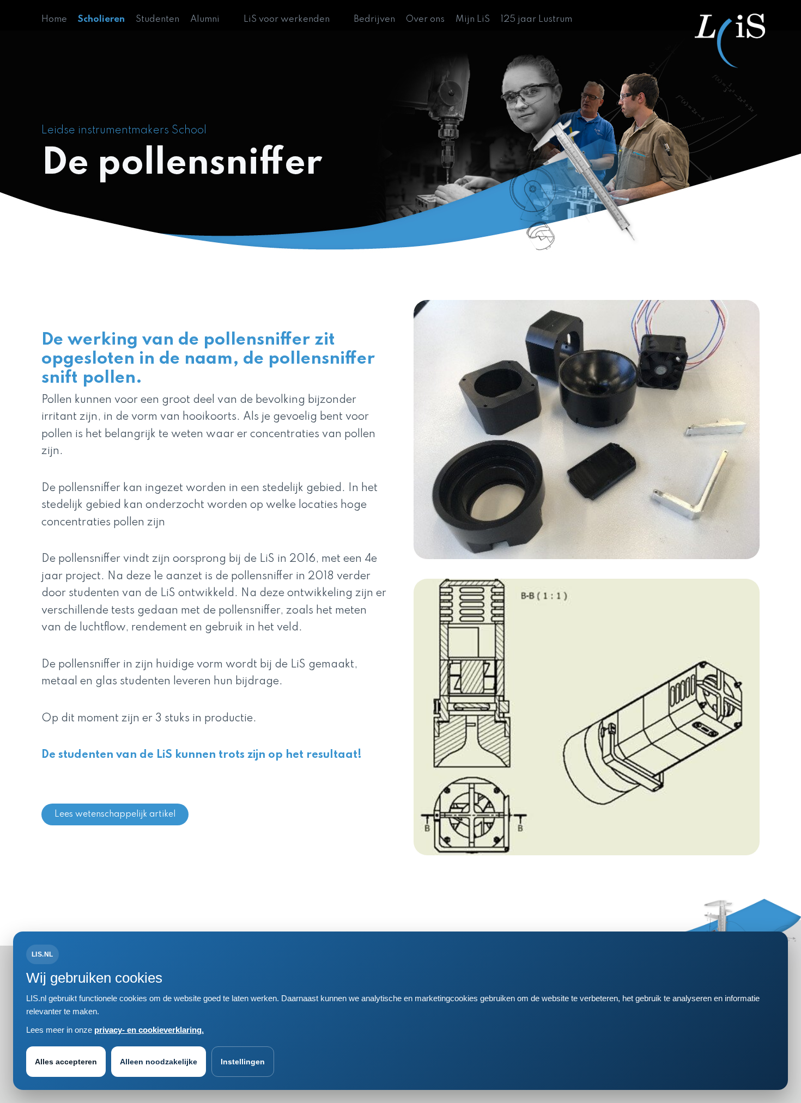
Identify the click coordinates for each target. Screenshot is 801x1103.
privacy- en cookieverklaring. (149, 1029)
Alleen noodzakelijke (158, 1061)
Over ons (425, 19)
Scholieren (101, 19)
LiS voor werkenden (287, 19)
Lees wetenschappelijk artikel (114, 814)
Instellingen (243, 1061)
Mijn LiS (473, 19)
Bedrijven (374, 19)
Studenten (157, 19)
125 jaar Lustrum (536, 19)
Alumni (205, 19)
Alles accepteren (66, 1061)
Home (54, 19)
